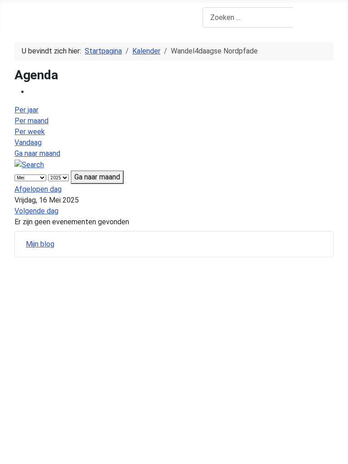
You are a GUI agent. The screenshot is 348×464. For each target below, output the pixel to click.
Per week (29, 131)
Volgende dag (36, 211)
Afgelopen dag (38, 189)
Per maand (31, 120)
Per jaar (26, 110)
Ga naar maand (37, 153)
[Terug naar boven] (337, 453)
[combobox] (248, 17)
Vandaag (28, 142)
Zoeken (314, 17)
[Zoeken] (29, 164)
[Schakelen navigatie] (20, 17)
